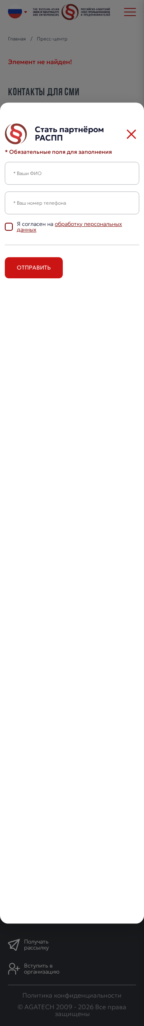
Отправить (34, 267)
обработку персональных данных (69, 226)
